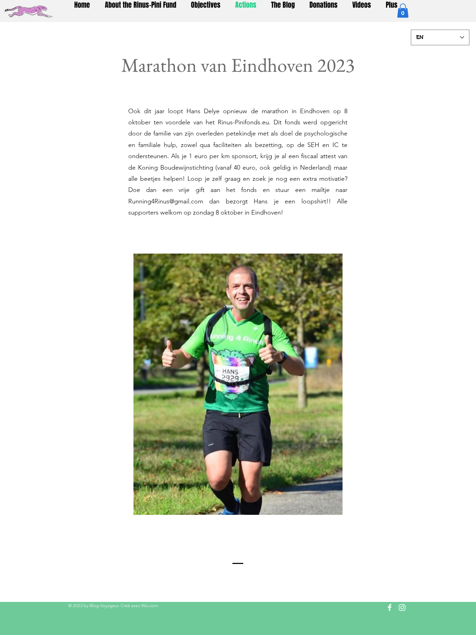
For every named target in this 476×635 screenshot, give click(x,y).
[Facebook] (389, 607)
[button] (403, 10)
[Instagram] (402, 607)
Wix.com (149, 605)
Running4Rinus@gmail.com (165, 201)
